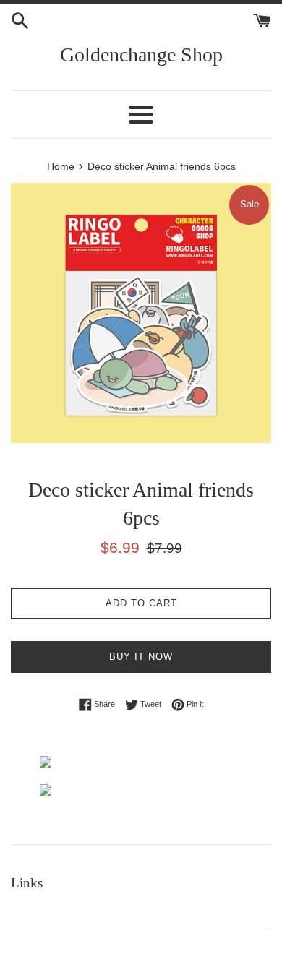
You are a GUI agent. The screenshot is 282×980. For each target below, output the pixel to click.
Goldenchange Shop (141, 54)
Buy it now (141, 656)
